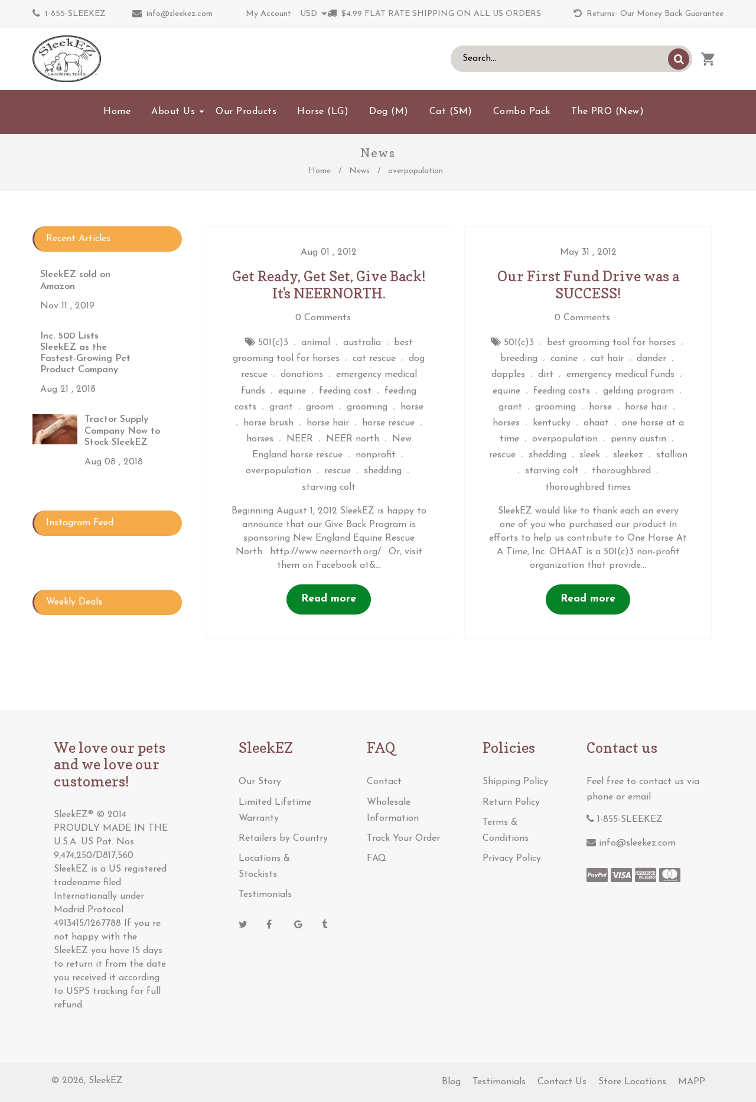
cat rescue (374, 358)
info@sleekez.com (179, 13)
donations (302, 374)
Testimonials (265, 894)
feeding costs (561, 391)
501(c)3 (273, 342)
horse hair (328, 423)
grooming (367, 407)
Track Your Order (403, 838)
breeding (518, 358)
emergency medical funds (620, 374)
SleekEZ (106, 1080)
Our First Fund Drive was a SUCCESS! (588, 285)
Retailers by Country (283, 838)
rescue (337, 471)
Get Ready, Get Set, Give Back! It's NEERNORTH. (329, 285)
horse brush (268, 423)
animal (315, 342)
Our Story (260, 781)
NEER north (352, 439)
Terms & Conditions (506, 830)
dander (651, 358)
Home (319, 171)
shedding (383, 471)
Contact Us (561, 1082)
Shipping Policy (515, 781)
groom (320, 407)
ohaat (596, 423)
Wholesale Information (393, 810)
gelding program (638, 391)
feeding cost (345, 391)
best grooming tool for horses (611, 342)
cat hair (607, 358)
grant (281, 407)
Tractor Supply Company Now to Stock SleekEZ (122, 431)
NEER (299, 439)
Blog (451, 1082)
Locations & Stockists (264, 866)
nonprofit (376, 455)
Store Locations (632, 1082)
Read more (328, 599)
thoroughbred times (588, 487)
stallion (671, 455)
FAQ (376, 858)
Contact (384, 781)
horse (411, 407)
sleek (589, 455)
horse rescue (388, 423)
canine (564, 358)
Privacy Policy (512, 858)
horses (259, 439)
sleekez (628, 455)
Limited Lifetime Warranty (275, 810)
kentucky (552, 423)
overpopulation (278, 471)
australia (362, 342)
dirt (545, 374)
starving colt (329, 487)
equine (292, 391)
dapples (508, 374)
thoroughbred (621, 471)
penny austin (638, 439)
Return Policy (511, 802)
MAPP (691, 1082)
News (359, 171)
